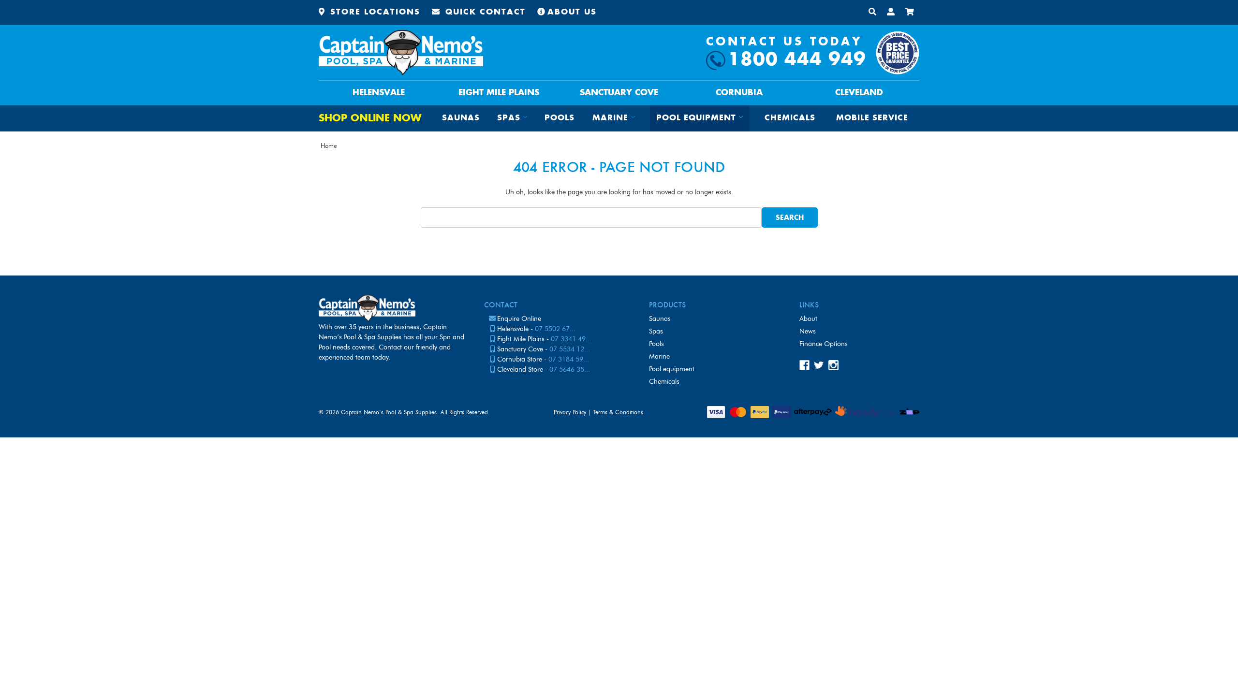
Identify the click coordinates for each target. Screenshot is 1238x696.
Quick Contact (484, 12)
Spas (656, 331)
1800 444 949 (797, 60)
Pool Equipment (671, 369)
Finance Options (823, 344)
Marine (659, 356)
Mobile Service (872, 118)
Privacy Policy (570, 412)
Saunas (461, 118)
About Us (572, 12)
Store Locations (373, 12)
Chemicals (790, 118)
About (808, 319)
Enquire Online (519, 319)
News (807, 331)
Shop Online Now (370, 118)
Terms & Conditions (618, 412)
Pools (560, 118)
